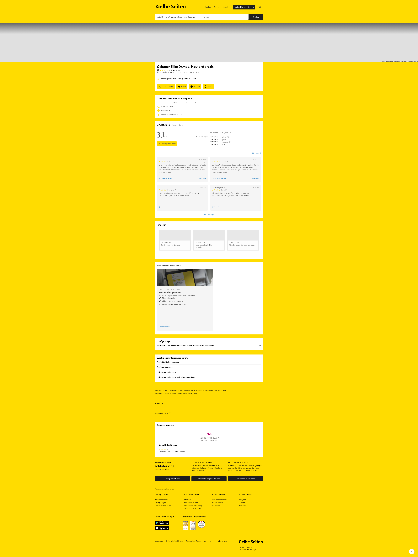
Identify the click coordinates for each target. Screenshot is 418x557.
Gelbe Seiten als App (190, 503)
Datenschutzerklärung (174, 541)
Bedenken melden (167, 179)
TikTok (241, 509)
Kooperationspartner (219, 500)
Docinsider (171, 190)
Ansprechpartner (161, 500)
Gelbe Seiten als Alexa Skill (192, 509)
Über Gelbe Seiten (191, 494)
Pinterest (242, 506)
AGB (210, 541)
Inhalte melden (221, 541)
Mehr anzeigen (209, 214)
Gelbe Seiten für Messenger (193, 506)
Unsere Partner (218, 494)
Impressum (159, 541)
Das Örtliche (215, 506)
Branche (158, 403)
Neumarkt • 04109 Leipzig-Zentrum (172, 448)
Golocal (170, 162)
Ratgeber (226, 7)
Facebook (242, 503)
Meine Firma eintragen (244, 7)
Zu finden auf (245, 494)
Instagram (242, 500)
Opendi (223, 190)
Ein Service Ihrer (247, 548)
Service (217, 7)
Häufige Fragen (160, 503)
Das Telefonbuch (217, 503)
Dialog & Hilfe (161, 494)
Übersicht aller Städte (163, 506)
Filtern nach (255, 153)
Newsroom (187, 500)
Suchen (208, 7)
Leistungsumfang (161, 413)
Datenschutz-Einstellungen (196, 541)
